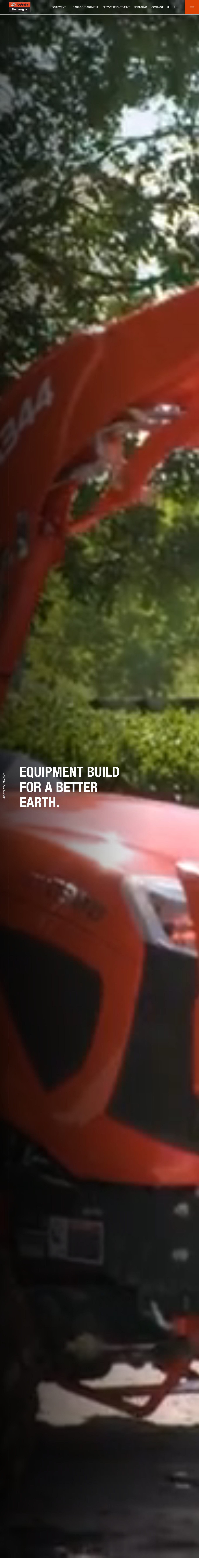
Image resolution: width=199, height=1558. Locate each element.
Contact (157, 7)
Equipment (59, 7)
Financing (140, 7)
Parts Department (85, 7)
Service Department (116, 7)
